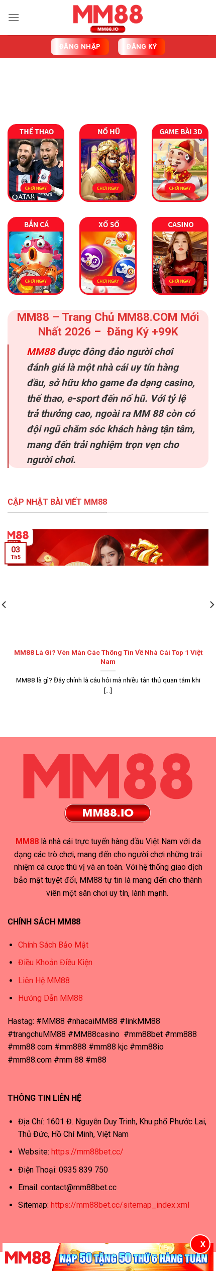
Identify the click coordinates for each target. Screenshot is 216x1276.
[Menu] (14, 17)
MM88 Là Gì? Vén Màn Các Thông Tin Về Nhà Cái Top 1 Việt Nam (108, 656)
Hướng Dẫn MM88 (50, 998)
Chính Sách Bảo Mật (53, 945)
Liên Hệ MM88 (44, 980)
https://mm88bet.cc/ (87, 1151)
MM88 (41, 352)
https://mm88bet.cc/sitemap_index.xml (119, 1205)
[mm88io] (108, 17)
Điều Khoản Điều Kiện (55, 962)
